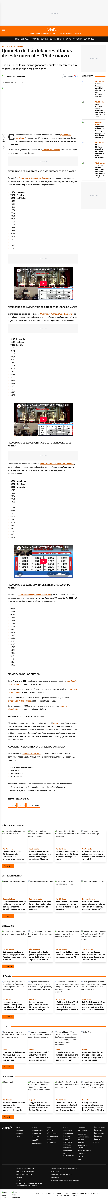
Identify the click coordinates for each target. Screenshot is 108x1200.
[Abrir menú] (14, 29)
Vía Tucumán (52, 1133)
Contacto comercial (24, 1174)
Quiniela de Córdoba (31, 754)
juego (56, 723)
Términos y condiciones (25, 1169)
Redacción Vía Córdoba (16, 76)
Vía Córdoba (8, 46)
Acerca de (20, 1177)
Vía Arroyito (36, 1133)
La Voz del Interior (62, 1196)
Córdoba (25, 39)
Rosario (35, 39)
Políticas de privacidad (25, 1171)
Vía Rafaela (67, 1145)
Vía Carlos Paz (37, 1130)
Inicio (16, 39)
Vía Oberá (66, 1139)
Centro (44, 39)
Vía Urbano (97, 1130)
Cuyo (68, 39)
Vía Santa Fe (67, 1142)
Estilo (80, 1156)
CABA (18, 1136)
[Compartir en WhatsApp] (3, 141)
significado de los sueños (19, 701)
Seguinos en (68, 76)
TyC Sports (94, 1193)
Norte (53, 39)
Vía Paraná (67, 1148)
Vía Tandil (35, 1136)
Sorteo (19, 46)
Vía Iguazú (66, 1136)
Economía (81, 1143)
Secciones (89, 39)
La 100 (66, 1193)
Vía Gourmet (98, 1136)
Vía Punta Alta (37, 1144)
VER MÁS (7, 866)
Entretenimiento (84, 1150)
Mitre (59, 1193)
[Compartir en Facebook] (3, 136)
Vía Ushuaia (82, 1130)
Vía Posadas (67, 1130)
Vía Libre (96, 1139)
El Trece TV (50, 1193)
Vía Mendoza (51, 1143)
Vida (79, 1159)
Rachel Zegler (33, 805)
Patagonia (77, 39)
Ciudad (73, 1193)
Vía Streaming (98, 1133)
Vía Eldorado (68, 1133)
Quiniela (12, 805)
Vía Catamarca (52, 1136)
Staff (18, 1180)
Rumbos (96, 1142)
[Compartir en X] (3, 146)
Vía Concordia (68, 1151)
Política (81, 1140)
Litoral (60, 39)
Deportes (81, 1153)
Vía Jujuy (50, 1130)
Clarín (36, 1193)
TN (42, 1193)
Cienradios (83, 1193)
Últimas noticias (84, 1137)
